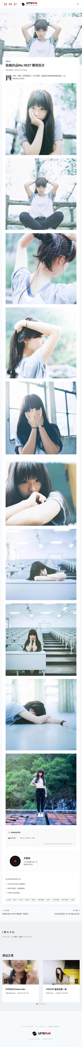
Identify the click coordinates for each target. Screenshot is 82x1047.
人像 (8, 899)
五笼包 (11, 70)
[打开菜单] (78, 4)
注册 (20, 937)
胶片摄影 (56, 899)
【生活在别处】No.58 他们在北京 (67, 912)
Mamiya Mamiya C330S (27, 838)
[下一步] (76, 981)
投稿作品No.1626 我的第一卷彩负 (15, 912)
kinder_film (12, 993)
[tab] (37, 1003)
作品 (14, 899)
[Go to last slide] (5, 981)
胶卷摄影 (41, 899)
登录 (15, 937)
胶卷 (33, 899)
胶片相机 (65, 899)
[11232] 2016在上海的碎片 (17, 884)
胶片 (48, 899)
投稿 (27, 899)
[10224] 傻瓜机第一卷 (56, 989)
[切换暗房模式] (77, 1042)
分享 (21, 899)
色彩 (72, 899)
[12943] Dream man (15, 989)
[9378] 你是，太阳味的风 (16, 888)
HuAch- (51, 993)
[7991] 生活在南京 (14, 893)
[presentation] (20, 972)
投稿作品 (8, 61)
